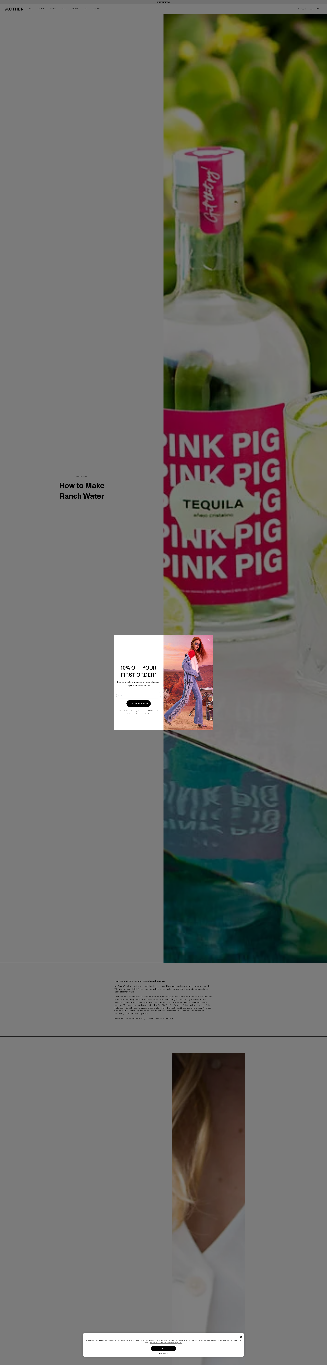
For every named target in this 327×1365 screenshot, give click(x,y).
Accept (163, 1349)
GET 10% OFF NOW (138, 703)
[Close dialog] (209, 640)
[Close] (241, 1337)
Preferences (163, 1353)
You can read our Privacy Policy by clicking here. (166, 1343)
